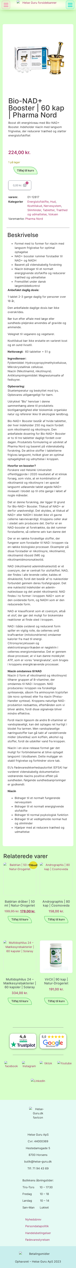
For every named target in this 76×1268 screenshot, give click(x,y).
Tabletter (49, 210)
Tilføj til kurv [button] (19, 919)
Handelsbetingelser (38, 1233)
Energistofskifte (38, 201)
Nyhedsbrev (33, 1219)
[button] (70, 5)
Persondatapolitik (37, 1226)
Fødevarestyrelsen (37, 1239)
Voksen (53, 214)
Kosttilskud (34, 206)
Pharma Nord (34, 218)
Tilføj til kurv (25, 170)
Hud (53, 201)
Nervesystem (52, 206)
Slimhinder (34, 210)
